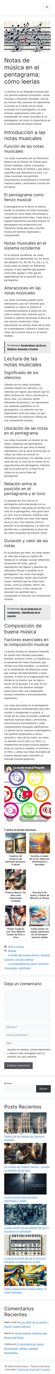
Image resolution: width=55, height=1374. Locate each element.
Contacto (45, 1369)
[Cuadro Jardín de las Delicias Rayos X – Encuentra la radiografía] (25, 1215)
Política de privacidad (28, 1369)
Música (12, 950)
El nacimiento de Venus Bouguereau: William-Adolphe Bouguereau (24, 1348)
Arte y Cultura (16, 946)
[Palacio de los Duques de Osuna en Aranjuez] (25, 1123)
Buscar (8, 1083)
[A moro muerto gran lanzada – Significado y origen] (25, 1184)
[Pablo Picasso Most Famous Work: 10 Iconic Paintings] (25, 1276)
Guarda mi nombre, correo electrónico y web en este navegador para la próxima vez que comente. (28, 1053)
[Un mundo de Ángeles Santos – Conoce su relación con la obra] (25, 1154)
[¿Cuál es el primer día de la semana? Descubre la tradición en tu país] (25, 1245)
